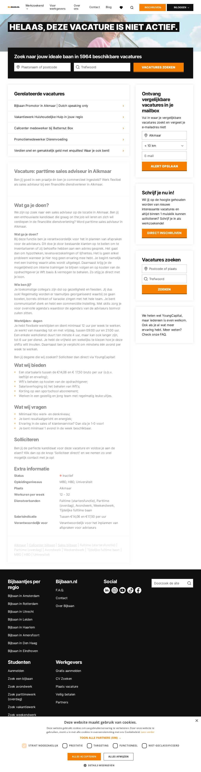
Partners (62, 702)
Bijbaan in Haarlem (21, 627)
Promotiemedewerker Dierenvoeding (41, 139)
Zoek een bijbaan (20, 679)
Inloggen (180, 7)
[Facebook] (139, 590)
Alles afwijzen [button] (118, 756)
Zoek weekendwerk (22, 715)
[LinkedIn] (107, 590)
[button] (100, 738)
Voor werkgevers (57, 7)
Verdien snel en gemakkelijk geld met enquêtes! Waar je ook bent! (61, 150)
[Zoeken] (132, 7)
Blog (109, 7)
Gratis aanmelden (68, 671)
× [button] (196, 720)
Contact (94, 7)
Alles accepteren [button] (84, 756)
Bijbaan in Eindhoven (23, 651)
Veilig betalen (65, 694)
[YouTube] (123, 590)
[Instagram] (115, 590)
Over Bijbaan (65, 606)
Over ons (77, 7)
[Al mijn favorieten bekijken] (121, 7)
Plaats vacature (67, 686)
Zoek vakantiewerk (22, 707)
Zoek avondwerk (20, 686)
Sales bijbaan (67, 545)
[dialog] (100, 744)
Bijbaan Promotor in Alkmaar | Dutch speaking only (51, 106)
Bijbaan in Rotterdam (23, 604)
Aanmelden (16, 671)
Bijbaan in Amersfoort (23, 635)
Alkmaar (20, 545)
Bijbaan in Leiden (20, 619)
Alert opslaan (164, 166)
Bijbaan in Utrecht (21, 611)
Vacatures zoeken (158, 67)
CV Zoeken (64, 679)
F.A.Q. (60, 590)
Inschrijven (153, 7)
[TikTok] (131, 590)
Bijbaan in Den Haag (22, 643)
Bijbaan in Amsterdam (23, 596)
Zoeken (164, 289)
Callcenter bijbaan (42, 545)
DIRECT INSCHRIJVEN (164, 233)
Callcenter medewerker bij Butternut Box (43, 128)
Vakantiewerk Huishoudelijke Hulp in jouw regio (48, 117)
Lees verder (147, 732)
